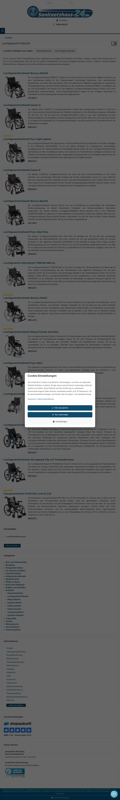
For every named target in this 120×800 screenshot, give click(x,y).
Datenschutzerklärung (45, 399)
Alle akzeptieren (61, 408)
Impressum (32, 399)
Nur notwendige (61, 415)
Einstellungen (61, 422)
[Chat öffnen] (114, 794)
